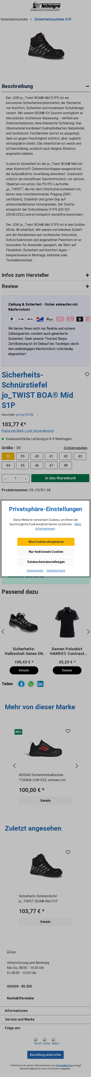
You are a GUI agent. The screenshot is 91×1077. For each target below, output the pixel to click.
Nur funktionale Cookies (46, 551)
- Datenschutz (55, 570)
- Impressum (35, 570)
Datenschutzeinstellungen (46, 562)
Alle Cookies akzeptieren (46, 541)
